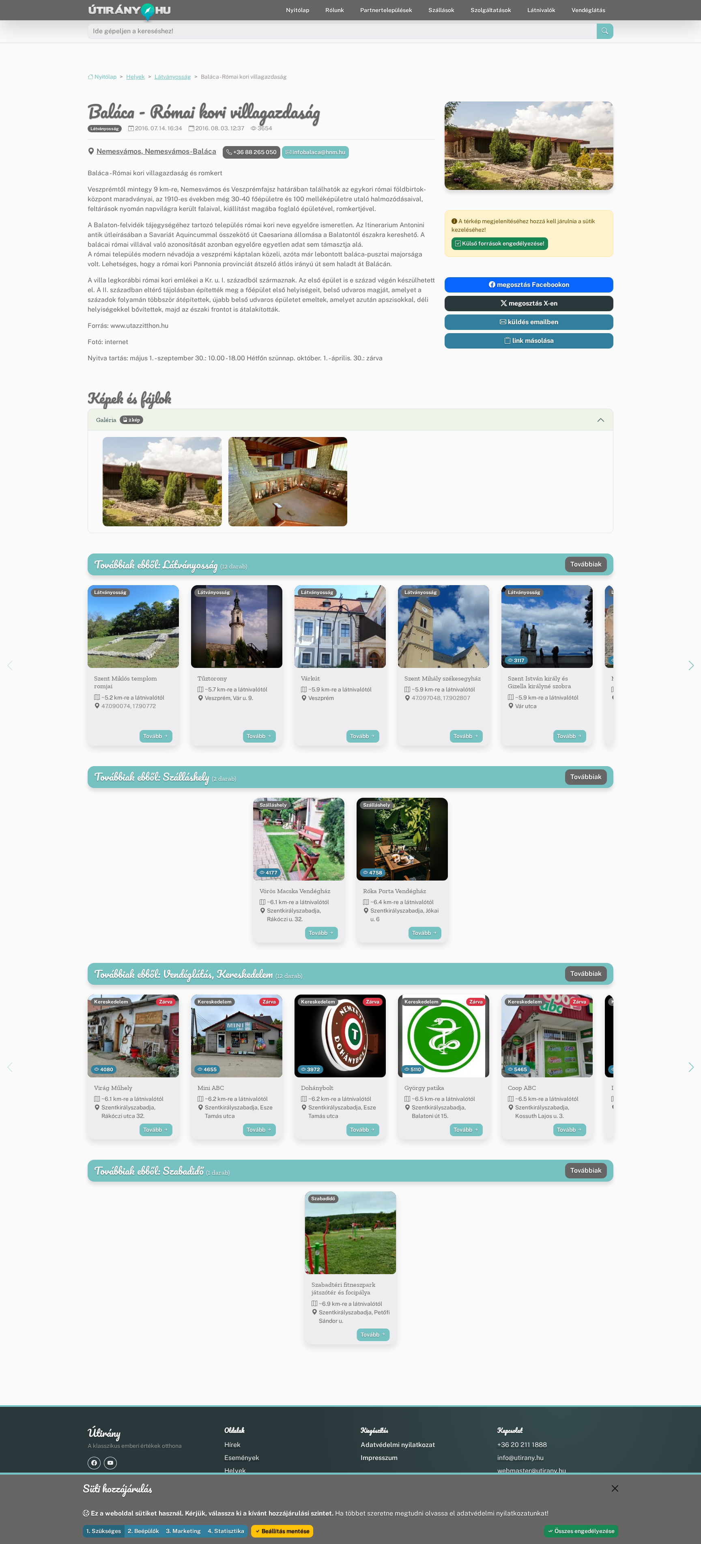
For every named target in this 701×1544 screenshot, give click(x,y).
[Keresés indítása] (605, 31)
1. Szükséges (103, 1531)
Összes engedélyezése (584, 1531)
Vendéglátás (588, 10)
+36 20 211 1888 (522, 1445)
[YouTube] (110, 1463)
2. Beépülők (143, 1531)
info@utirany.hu (520, 1458)
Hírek (232, 1445)
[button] (162, 481)
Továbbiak (586, 564)
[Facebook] (94, 1463)
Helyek (135, 76)
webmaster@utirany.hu (531, 1471)
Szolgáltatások (491, 10)
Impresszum (379, 1458)
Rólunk (334, 10)
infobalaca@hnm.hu (318, 152)
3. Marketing (183, 1531)
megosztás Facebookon (532, 285)
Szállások (441, 10)
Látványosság (173, 76)
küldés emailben (532, 322)
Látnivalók (541, 10)
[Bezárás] (615, 1488)
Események (241, 1458)
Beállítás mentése (285, 1531)
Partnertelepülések (386, 10)
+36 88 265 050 (254, 152)
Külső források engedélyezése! (502, 243)
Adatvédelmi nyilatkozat (398, 1445)
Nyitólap (297, 10)
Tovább (153, 736)
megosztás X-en (532, 303)
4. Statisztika (226, 1531)
